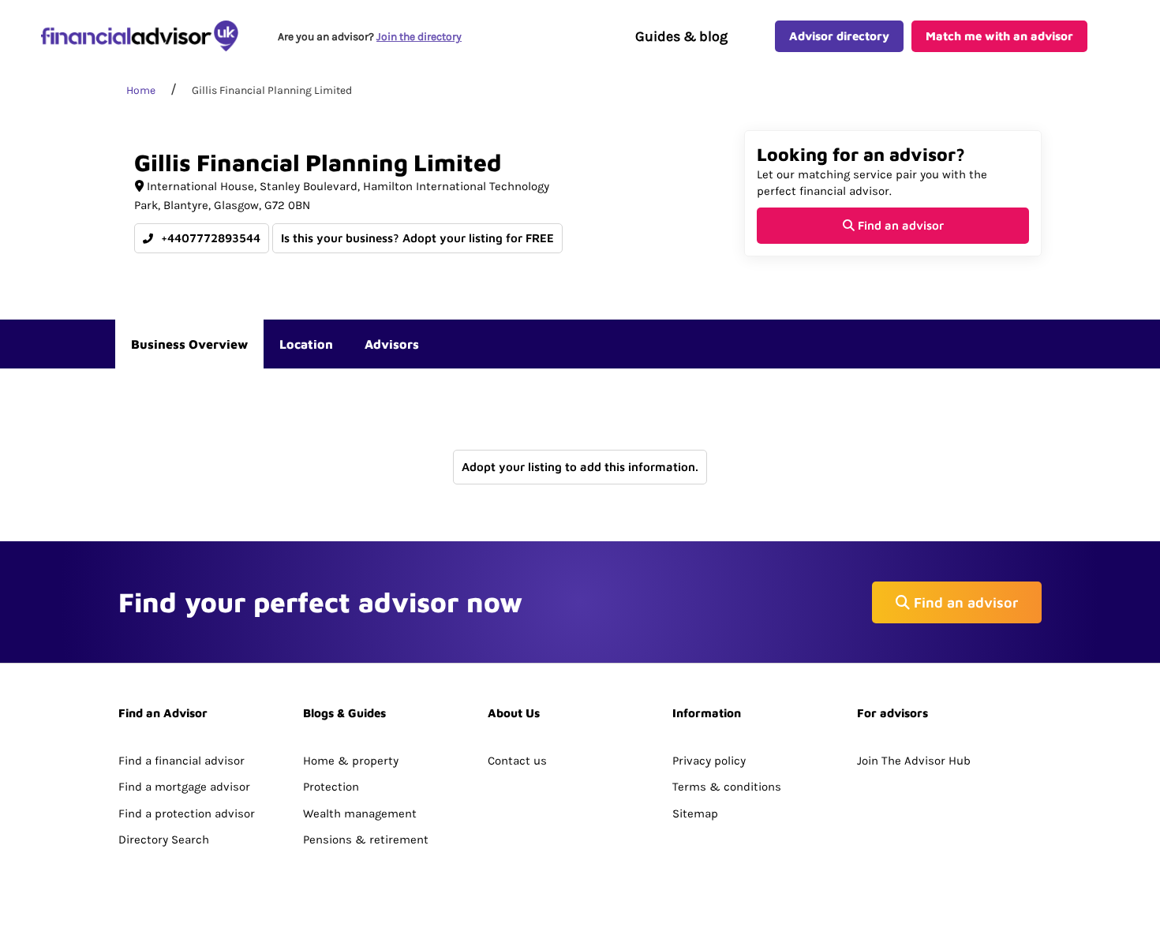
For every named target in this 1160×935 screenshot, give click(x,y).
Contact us (517, 761)
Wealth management (360, 813)
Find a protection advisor (186, 813)
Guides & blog (681, 36)
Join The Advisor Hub (914, 761)
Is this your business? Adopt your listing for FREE (417, 238)
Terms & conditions (726, 787)
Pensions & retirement (365, 839)
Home (140, 90)
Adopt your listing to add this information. (580, 466)
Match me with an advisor (999, 36)
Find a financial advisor (181, 761)
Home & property (351, 761)
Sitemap (695, 813)
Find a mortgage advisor (184, 787)
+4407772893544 (209, 238)
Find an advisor (899, 225)
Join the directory (419, 36)
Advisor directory (839, 36)
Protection (331, 787)
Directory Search (163, 839)
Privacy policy (709, 761)
